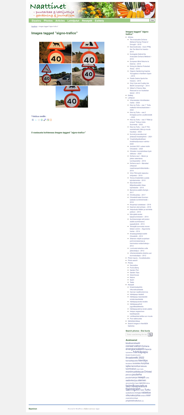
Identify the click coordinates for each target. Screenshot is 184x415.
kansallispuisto (132, 360)
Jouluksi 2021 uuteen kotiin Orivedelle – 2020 (140, 147)
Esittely (99, 20)
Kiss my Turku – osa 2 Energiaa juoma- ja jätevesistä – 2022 (141, 114)
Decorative (134, 265)
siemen (142, 380)
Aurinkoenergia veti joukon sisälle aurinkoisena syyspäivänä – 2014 (140, 221)
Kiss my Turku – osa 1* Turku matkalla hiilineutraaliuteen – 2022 (140, 107)
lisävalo (143, 366)
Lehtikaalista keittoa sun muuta (141, 316)
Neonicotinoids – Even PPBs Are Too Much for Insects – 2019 (140, 49)
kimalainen (129, 363)
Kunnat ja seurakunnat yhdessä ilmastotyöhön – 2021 (141, 135)
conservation (133, 346)
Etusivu (36, 20)
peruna (129, 374)
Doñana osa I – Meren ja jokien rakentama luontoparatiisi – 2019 (139, 158)
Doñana (145, 346)
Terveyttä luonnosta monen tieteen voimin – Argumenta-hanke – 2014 (140, 228)
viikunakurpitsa (133, 395)
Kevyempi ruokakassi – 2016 (140, 204)
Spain (132, 280)
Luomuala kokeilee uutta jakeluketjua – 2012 (139, 249)
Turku (147, 389)
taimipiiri (133, 389)
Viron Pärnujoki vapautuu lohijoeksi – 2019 (139, 174)
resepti (141, 377)
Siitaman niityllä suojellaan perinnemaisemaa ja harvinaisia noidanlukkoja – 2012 (140, 242)
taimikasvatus (136, 385)
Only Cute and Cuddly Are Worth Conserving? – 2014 (140, 84)
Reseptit (87, 20)
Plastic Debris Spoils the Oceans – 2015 (139, 79)
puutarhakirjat (131, 377)
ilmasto (128, 355)
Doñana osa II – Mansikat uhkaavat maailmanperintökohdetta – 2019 (140, 167)
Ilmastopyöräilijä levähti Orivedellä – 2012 (138, 234)
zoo (142, 401)
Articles (60, 20)
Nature (132, 277)
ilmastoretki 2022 (135, 357)
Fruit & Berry (134, 267)
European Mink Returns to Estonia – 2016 (139, 62)
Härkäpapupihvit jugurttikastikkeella (136, 305)
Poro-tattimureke (136, 318)
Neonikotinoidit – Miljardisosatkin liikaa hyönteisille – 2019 (138, 185)
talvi (142, 389)
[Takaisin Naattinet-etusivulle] (92, 10)
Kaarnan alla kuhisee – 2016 (140, 207)
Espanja (148, 349)
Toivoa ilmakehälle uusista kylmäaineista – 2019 (139, 179)
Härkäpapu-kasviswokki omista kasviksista (138, 298)
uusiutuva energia (133, 392)
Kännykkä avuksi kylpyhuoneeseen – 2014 (139, 215)
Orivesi (148, 371)
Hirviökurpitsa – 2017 (137, 195)
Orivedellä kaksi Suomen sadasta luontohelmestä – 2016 (139, 199)
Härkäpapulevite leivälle (139, 301)
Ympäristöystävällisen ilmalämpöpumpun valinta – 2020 (140, 141)
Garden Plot (134, 270)
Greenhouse (134, 275)
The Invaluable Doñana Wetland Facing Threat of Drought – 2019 (139, 41)
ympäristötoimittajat (132, 398)
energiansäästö (135, 349)
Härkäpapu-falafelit (137, 294)
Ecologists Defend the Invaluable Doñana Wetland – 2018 (141, 56)
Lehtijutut (73, 20)
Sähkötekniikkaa (134, 321)
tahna (148, 383)
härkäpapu (140, 351)
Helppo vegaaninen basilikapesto (137, 312)
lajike (128, 366)
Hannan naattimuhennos (139, 292)
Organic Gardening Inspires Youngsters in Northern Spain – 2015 (140, 73)
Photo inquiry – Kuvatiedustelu (139, 258)
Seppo (98, 409)
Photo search (133, 260)
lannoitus (135, 366)
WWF (148, 395)
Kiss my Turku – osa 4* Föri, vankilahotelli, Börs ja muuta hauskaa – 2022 (140, 129)
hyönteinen (129, 352)
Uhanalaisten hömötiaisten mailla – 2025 (140, 101)
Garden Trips (134, 272)
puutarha (137, 374)
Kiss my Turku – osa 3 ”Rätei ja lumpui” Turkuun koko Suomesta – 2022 (141, 122)
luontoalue (131, 368)
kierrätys (143, 360)
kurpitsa (145, 363)
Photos (48, 20)
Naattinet (34, 26)
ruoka (147, 378)
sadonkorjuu (132, 380)
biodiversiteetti (133, 343)
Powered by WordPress (75, 409)
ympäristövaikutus (133, 400)
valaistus (146, 392)
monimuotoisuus (135, 371)
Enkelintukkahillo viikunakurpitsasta (136, 288)
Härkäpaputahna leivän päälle (141, 309)
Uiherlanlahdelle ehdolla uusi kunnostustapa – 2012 (141, 254)
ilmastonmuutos (135, 355)
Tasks (132, 282)
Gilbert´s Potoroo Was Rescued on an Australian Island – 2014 (139, 90)
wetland (143, 396)
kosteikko (137, 363)
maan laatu (139, 369)
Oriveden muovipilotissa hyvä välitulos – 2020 (140, 152)
